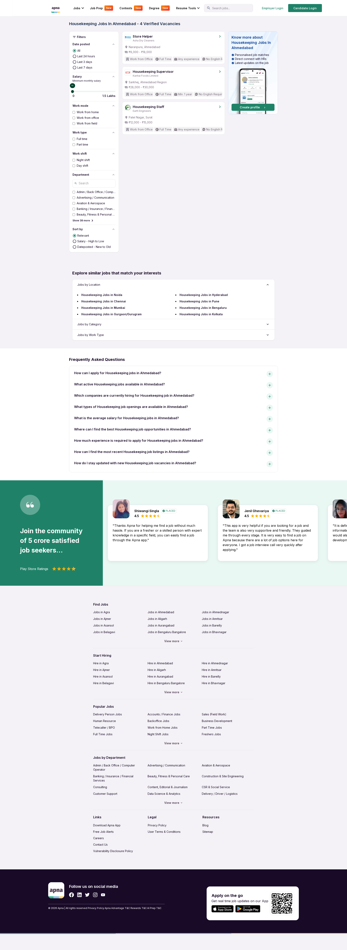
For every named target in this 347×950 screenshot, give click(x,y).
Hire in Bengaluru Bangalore (166, 683)
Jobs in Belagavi (104, 632)
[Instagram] (95, 894)
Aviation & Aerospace (216, 765)
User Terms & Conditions (164, 831)
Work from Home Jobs (163, 727)
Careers (98, 838)
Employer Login (272, 8)
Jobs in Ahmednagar (215, 612)
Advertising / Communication (166, 765)
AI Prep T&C (154, 908)
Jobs (76, 8)
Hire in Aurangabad (160, 676)
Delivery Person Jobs (107, 714)
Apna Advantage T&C (117, 908)
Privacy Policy (157, 825)
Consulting (100, 787)
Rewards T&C (139, 908)
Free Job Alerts (103, 831)
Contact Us (100, 844)
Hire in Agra (101, 663)
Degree (158, 8)
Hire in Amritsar (211, 670)
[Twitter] (87, 895)
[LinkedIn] (79, 894)
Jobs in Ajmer (102, 618)
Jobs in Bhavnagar (214, 632)
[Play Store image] (249, 908)
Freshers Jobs (211, 734)
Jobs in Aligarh (157, 618)
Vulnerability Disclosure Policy (113, 851)
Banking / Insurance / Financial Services (113, 778)
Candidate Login (305, 8)
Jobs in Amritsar (212, 618)
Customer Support (105, 793)
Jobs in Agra (101, 612)
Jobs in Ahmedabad (161, 612)
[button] (253, 72)
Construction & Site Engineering (223, 776)
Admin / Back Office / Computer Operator (114, 767)
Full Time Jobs (102, 734)
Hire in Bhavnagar (213, 683)
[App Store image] (222, 909)
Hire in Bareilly (211, 676)
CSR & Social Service (216, 787)
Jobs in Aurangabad (161, 625)
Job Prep (100, 8)
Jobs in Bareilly (212, 625)
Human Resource (104, 721)
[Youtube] (103, 894)
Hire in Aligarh (157, 670)
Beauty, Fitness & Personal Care (169, 776)
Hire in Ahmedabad (160, 663)
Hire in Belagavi (103, 683)
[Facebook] (71, 894)
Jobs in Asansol (103, 625)
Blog (205, 825)
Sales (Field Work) (214, 714)
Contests (130, 8)
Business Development (217, 721)
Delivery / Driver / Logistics (220, 793)
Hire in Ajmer (101, 670)
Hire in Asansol (103, 676)
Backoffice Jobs (158, 721)
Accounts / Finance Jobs (164, 714)
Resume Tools (186, 8)
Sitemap (207, 831)
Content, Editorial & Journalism (168, 787)
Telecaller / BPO (104, 727)
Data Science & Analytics (164, 793)
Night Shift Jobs (158, 734)
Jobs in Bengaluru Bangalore (167, 632)
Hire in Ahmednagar (215, 663)
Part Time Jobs (212, 727)
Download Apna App (106, 825)
